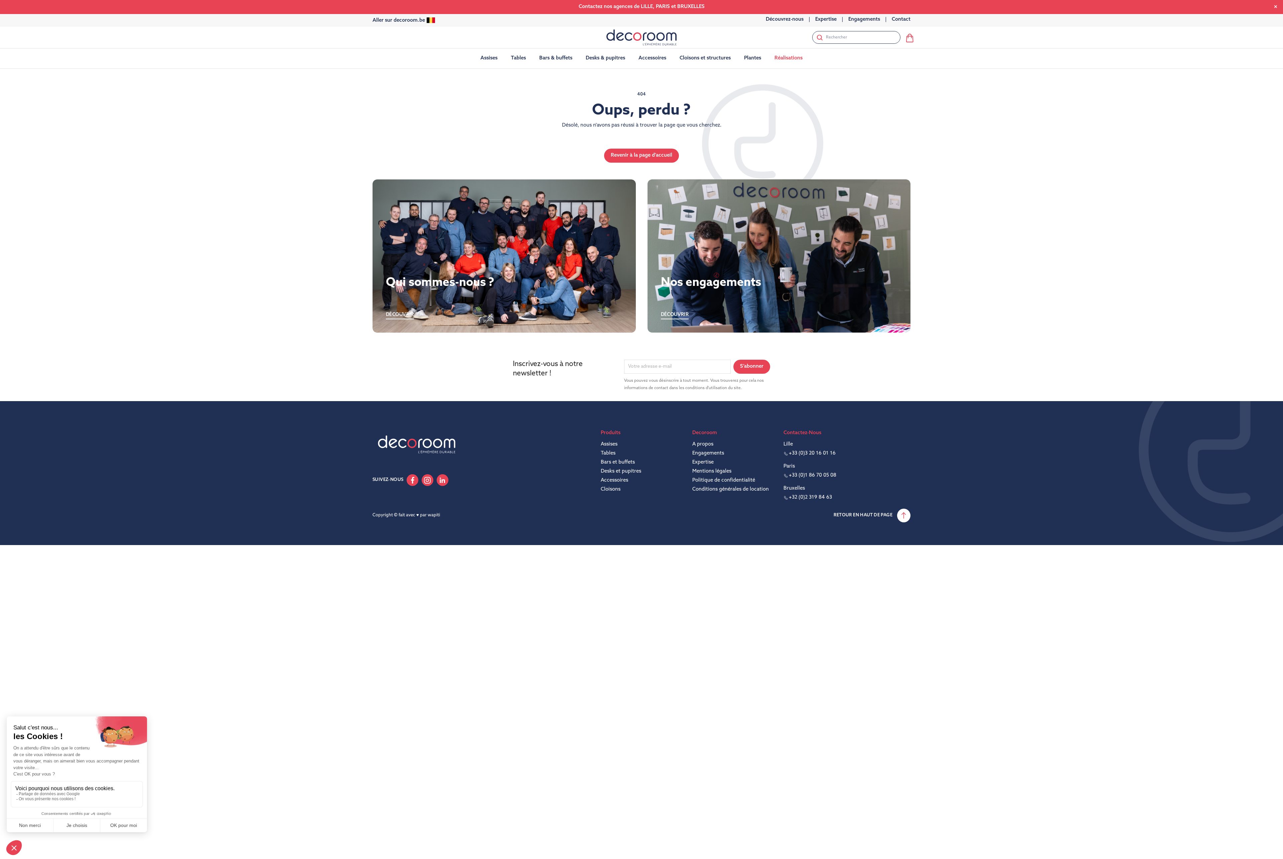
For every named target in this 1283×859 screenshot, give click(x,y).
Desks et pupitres (621, 471)
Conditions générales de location (730, 489)
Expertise (703, 462)
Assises (609, 444)
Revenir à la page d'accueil (641, 155)
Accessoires (614, 480)
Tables (608, 453)
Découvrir (400, 314)
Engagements (708, 453)
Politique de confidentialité (723, 480)
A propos (702, 444)
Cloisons (610, 489)
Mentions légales (711, 471)
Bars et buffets (618, 462)
